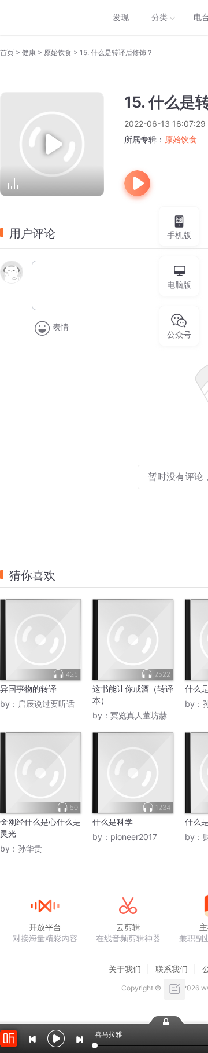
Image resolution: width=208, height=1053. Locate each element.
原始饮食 (58, 52)
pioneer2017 (133, 837)
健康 (29, 52)
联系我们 (171, 969)
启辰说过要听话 (46, 704)
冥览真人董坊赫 (138, 715)
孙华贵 (30, 848)
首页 (7, 52)
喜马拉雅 (44, 17)
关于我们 (125, 969)
